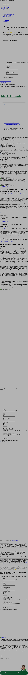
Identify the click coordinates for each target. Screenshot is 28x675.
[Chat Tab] (14, 337)
